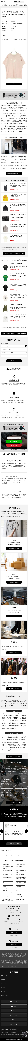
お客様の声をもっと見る (14, 843)
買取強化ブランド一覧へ (5, 850)
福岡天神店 (13, 31)
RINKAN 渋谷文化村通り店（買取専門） (8, 867)
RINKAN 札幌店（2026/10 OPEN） (21, 889)
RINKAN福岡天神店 (14, 5)
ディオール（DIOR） (17, 953)
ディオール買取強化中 (14, 4)
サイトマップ (7, 1032)
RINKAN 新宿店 (19, 866)
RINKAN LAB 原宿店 (20, 874)
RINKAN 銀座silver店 (7, 877)
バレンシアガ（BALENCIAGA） (11, 955)
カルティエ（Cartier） (19, 960)
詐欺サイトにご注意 (19, 1030)
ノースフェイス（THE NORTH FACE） (14, 956)
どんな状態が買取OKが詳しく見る (14, 802)
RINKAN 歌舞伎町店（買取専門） (21, 871)
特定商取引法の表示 (13, 1029)
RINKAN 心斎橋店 (6, 897)
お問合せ (2, 1032)
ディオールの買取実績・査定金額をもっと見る (14, 253)
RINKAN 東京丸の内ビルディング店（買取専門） (21, 881)
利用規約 (6, 1029)
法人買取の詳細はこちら (14, 688)
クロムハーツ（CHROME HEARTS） (16, 959)
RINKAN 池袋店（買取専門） (8, 881)
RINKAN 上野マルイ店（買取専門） (20, 885)
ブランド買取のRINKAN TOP (5, 4)
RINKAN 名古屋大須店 (7, 893)
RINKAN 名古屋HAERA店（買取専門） (21, 893)
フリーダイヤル (16, 39)
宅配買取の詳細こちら (14, 582)
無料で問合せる (14, 932)
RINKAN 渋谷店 (6, 864)
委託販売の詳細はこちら (14, 652)
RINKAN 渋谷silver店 (20, 864)
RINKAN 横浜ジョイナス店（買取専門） (8, 889)
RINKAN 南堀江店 (19, 897)
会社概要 (2, 1029)
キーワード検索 (4, 343)
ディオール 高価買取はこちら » (14, 84)
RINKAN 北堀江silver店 (7, 899)
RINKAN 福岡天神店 (20, 899)
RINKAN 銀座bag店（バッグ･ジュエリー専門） (21, 877)
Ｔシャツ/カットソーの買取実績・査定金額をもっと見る (14, 333)
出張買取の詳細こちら (14, 548)
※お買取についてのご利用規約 (6, 900)
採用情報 (13, 1032)
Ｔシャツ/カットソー (15, 26)
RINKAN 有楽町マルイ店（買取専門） (8, 885)
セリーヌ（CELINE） (9, 953)
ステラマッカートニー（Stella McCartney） (18, 957)
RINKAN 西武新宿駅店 (7, 870)
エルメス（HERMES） (18, 952)
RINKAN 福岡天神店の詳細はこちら (14, 173)
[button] (26, 1)
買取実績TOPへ (14, 360)
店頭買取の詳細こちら (14, 616)
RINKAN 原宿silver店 (7, 874)
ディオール (13, 21)
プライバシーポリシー (5, 1030)
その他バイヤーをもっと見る (14, 756)
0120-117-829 (15, 919)
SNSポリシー (12, 1030)
